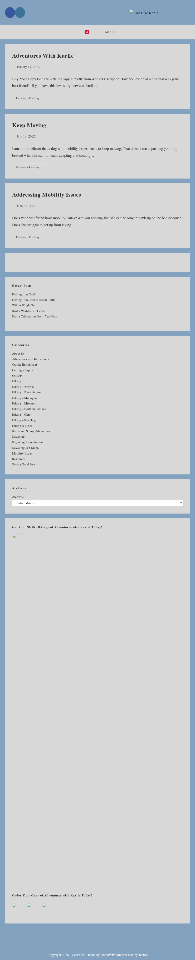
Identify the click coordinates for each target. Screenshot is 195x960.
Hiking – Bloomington (27, 392)
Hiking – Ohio (21, 414)
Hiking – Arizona (23, 387)
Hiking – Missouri (24, 403)
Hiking (16, 381)
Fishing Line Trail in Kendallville (33, 300)
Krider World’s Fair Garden (29, 311)
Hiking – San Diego (25, 420)
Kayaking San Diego (25, 448)
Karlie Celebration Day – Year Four (34, 316)
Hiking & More (22, 425)
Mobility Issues (22, 453)
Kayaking (18, 436)
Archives (18, 497)
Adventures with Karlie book (30, 359)
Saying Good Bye (23, 464)
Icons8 (143, 954)
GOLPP (17, 375)
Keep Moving (29, 125)
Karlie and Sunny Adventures (31, 431)
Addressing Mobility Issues (46, 194)
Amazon (121, 954)
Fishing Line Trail (23, 294)
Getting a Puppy (22, 370)
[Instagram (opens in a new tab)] (20, 12)
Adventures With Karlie (43, 55)
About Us (18, 353)
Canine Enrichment (24, 364)
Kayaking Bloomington (27, 442)
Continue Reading (32, 99)
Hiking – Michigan (24, 398)
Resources (18, 459)
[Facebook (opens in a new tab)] (10, 12)
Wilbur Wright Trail (24, 305)
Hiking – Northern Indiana (29, 409)
